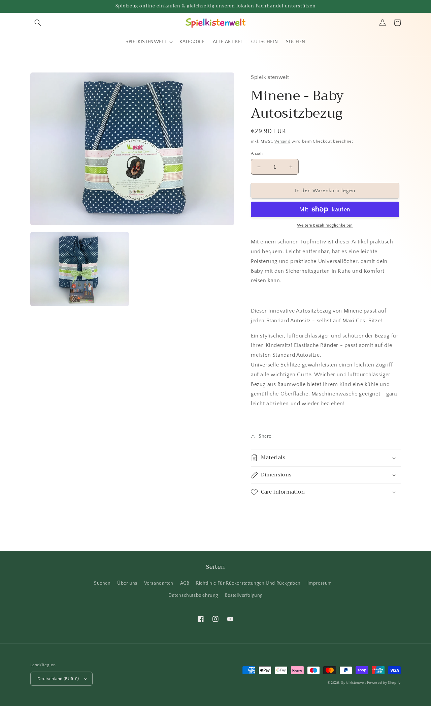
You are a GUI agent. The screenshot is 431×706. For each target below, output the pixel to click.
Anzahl (257, 153)
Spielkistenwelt (353, 683)
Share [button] (265, 436)
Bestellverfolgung (244, 595)
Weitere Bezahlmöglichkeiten (325, 225)
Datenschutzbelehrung (193, 595)
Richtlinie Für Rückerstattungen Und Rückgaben (248, 583)
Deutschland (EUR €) (58, 678)
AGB (185, 583)
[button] (37, 22)
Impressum (319, 583)
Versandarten (158, 583)
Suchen (102, 583)
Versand (282, 141)
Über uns (127, 583)
